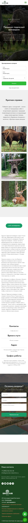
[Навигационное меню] (26, 2)
